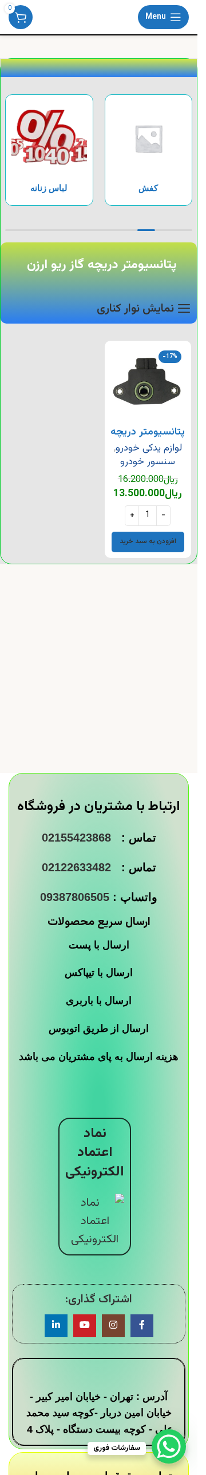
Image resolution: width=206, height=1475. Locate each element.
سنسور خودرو (147, 461)
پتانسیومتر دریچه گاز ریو (147, 439)
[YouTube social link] (84, 1325)
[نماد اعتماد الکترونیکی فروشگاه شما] (94, 1221)
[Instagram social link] (113, 1325)
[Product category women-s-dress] (49, 150)
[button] (148, 542)
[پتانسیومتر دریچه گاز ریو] (148, 384)
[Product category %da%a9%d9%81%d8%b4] (149, 150)
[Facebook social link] (141, 1325)
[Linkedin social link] (56, 1325)
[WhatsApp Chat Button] (169, 1446)
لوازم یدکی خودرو (149, 448)
